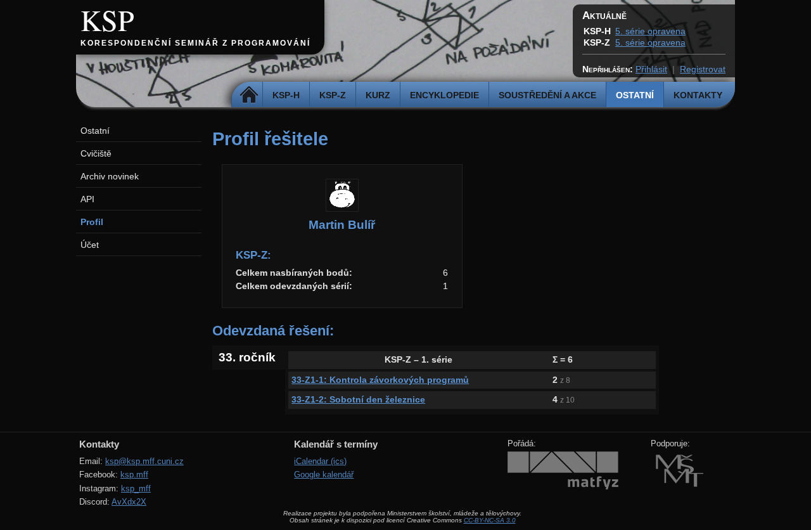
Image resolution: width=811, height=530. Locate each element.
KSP (107, 19)
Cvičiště (96, 153)
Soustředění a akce (547, 95)
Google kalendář (324, 474)
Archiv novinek (109, 176)
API (87, 199)
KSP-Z (332, 95)
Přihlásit (651, 69)
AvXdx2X (129, 502)
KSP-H (286, 95)
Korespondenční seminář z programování (195, 43)
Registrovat (702, 69)
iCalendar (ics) (320, 461)
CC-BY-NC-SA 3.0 (490, 520)
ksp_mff (136, 488)
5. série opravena (650, 31)
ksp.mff (134, 474)
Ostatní (635, 95)
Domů (248, 95)
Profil (91, 222)
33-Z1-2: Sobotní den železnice (358, 399)
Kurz (378, 95)
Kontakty (698, 95)
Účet (89, 245)
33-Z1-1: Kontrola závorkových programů (380, 380)
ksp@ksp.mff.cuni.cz (144, 461)
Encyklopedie (444, 95)
